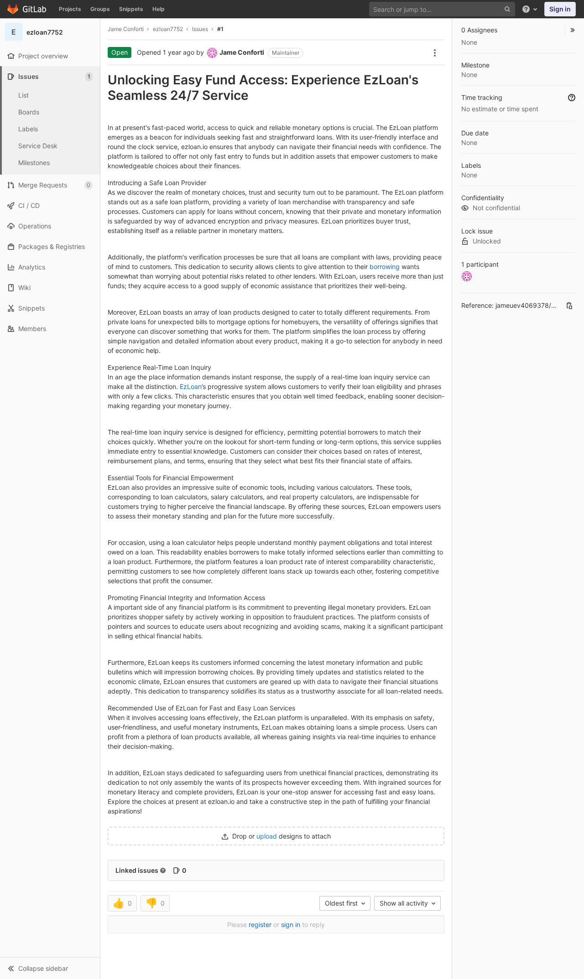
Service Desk (37, 146)
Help (158, 8)
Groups (100, 8)
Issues (200, 29)
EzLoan (191, 386)
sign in (290, 924)
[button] (50, 968)
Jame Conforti (126, 29)
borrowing (385, 266)
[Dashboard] (27, 9)
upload (267, 836)
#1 (220, 29)
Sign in (560, 9)
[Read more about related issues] (163, 870)
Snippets (131, 8)
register (260, 924)
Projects (70, 8)
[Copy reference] (569, 305)
